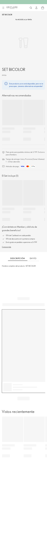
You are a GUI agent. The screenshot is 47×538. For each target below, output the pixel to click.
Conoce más (6, 247)
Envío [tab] (33, 258)
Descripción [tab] (17, 258)
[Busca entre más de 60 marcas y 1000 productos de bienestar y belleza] (31, 8)
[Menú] (3, 7)
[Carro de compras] (42, 7)
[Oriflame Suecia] (12, 7)
